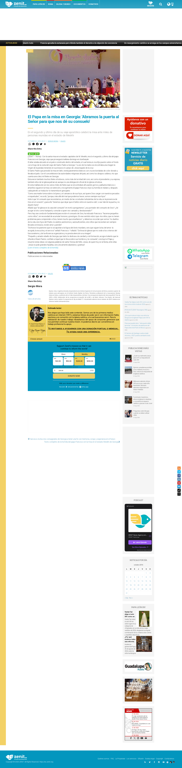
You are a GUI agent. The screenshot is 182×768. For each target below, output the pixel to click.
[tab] (131, 710)
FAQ (112, 759)
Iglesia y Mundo (63, 4)
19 (134, 585)
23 (150, 585)
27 (138, 589)
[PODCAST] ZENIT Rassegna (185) (136, 310)
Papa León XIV (39, 4)
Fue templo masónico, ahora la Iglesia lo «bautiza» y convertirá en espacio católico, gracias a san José (142, 400)
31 (127, 593)
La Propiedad (120, 759)
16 (150, 581)
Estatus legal (150, 759)
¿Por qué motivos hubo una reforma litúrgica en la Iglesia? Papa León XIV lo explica (137, 318)
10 (127, 581)
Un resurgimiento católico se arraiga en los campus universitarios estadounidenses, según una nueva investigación (126, 43)
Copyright (159, 759)
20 (138, 585)
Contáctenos (169, 759)
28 (142, 589)
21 (142, 585)
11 (130, 581)
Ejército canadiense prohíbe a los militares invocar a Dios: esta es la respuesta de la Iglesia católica (142, 371)
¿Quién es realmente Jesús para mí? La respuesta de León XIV (142, 358)
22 (146, 585)
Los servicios (131, 759)
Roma (50, 4)
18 (130, 585)
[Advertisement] (91, 24)
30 (150, 589)
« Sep (126, 598)
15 (146, 581)
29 (146, 589)
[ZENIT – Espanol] (18, 4)
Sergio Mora (53, 141)
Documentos (79, 4)
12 (134, 581)
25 (130, 589)
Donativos (93, 4)
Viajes (29, 51)
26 (134, 589)
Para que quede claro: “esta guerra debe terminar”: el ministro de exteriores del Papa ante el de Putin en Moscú (138, 325)
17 (127, 585)
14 (142, 581)
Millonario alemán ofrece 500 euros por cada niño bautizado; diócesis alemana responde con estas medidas (141, 385)
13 (138, 581)
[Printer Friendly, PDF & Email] (34, 154)
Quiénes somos (103, 759)
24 (127, 589)
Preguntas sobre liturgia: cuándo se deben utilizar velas (141, 413)
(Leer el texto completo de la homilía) (43, 248)
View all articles (34, 299)
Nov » (131, 598)
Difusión (141, 759)
